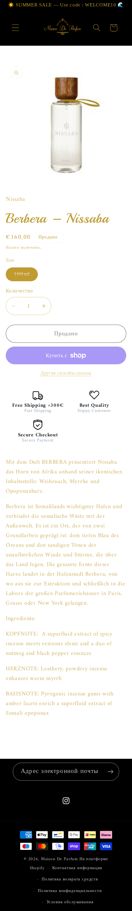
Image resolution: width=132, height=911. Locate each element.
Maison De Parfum (59, 859)
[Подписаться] (110, 772)
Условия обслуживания (70, 902)
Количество (19, 291)
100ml (26, 275)
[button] (15, 27)
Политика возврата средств (70, 879)
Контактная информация (77, 868)
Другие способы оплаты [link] (66, 373)
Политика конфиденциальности (70, 891)
